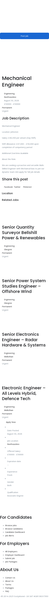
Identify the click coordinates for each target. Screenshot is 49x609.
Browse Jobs (11, 525)
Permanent (7, 107)
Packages (9, 588)
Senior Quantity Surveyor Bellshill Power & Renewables (23, 232)
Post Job (24, 36)
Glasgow (8, 249)
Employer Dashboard (14, 555)
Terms (8, 584)
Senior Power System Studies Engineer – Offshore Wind (24, 286)
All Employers (11, 551)
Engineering (9, 93)
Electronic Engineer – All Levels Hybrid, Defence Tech (24, 393)
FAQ (7, 591)
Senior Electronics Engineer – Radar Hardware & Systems (24, 339)
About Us (9, 581)
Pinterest (27, 187)
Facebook (8, 187)
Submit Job (10, 558)
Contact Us (10, 577)
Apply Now (11, 422)
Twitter (17, 187)
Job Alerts (9, 535)
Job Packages (11, 561)
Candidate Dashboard (15, 532)
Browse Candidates (14, 528)
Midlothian (8, 356)
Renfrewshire (10, 97)
